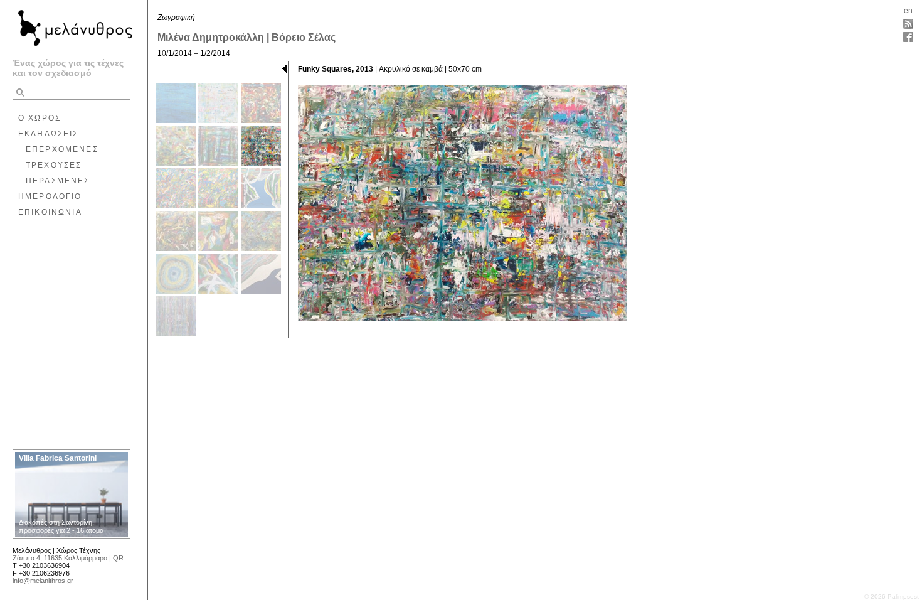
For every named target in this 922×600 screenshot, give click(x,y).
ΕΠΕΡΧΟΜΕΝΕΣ (62, 149)
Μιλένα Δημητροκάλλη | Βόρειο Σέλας (246, 37)
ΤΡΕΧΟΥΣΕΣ (54, 165)
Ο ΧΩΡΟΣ (39, 118)
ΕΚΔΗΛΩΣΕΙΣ (48, 133)
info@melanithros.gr (43, 580)
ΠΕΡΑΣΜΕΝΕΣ (58, 180)
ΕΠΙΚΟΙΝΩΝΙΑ (50, 212)
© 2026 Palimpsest (891, 596)
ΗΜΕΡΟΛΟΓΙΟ (50, 196)
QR (118, 558)
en (908, 10)
